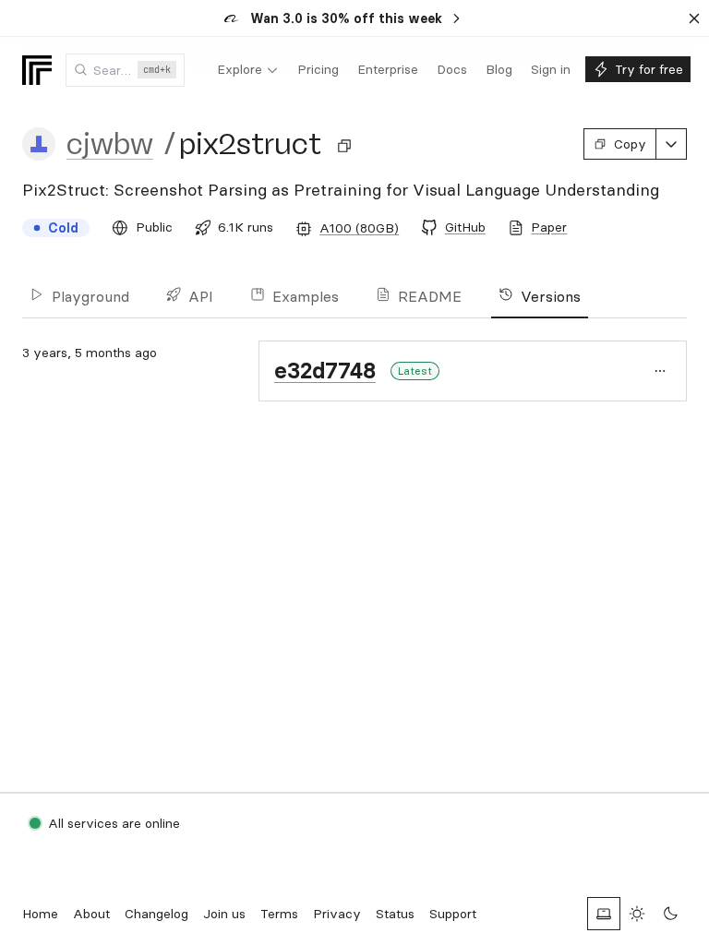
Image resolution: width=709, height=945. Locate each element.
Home (40, 913)
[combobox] (125, 70)
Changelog (156, 913)
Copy (630, 144)
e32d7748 (325, 370)
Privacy (337, 913)
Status (395, 913)
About (91, 913)
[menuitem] (247, 70)
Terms (279, 913)
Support (452, 913)
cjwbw (109, 143)
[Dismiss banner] (694, 18)
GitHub (465, 227)
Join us (224, 913)
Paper (549, 227)
